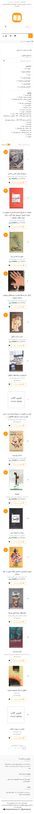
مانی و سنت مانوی (17, 336)
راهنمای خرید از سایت (24, 794)
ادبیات (27, 69)
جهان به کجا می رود (17, 256)
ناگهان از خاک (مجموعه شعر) (17, 690)
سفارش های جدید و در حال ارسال (13, 764)
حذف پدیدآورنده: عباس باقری (23, 50)
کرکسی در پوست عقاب (17, 729)
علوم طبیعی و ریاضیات (23, 81)
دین (28, 75)
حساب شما (29, 4)
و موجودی (3, 144)
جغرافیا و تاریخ (25, 72)
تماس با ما (17, 6)
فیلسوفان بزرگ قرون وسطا (17, 613)
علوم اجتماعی (25, 78)
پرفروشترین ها (10, 803)
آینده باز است (17, 651)
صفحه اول (24, 803)
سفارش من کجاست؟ (21, 4)
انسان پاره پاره (17, 455)
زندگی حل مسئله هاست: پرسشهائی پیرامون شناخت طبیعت (17, 296)
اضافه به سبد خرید (18, 183)
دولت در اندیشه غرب (17, 532)
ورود (3, 36)
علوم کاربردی (26, 84)
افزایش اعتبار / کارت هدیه (9, 4)
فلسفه (17, 494)
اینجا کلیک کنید (10, 792)
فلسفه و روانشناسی (23, 87)
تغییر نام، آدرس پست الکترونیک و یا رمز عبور (18, 779)
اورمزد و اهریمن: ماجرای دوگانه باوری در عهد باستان (17, 573)
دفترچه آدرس (26, 781)
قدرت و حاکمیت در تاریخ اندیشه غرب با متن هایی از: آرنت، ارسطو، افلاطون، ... (17, 415)
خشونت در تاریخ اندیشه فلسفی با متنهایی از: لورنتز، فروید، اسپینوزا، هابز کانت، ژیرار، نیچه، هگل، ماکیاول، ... (17, 215)
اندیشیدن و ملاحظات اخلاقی (17, 375)
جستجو (28, 41)
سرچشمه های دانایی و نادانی (17, 173)
